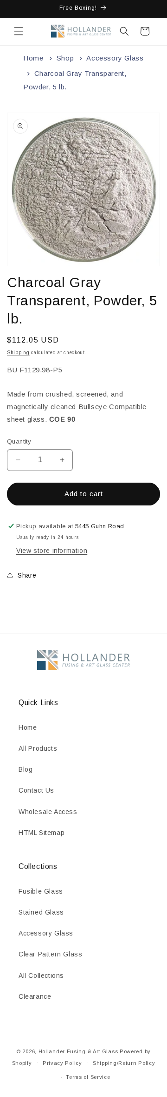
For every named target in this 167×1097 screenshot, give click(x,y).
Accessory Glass (114, 58)
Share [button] (27, 575)
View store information (51, 550)
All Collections (41, 975)
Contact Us (36, 790)
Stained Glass (41, 912)
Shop (65, 58)
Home (33, 58)
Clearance (35, 996)
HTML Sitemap (41, 832)
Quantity (19, 441)
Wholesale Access (48, 811)
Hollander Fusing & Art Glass (78, 1051)
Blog (25, 769)
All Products (38, 748)
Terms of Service (88, 1077)
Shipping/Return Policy (124, 1063)
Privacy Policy (62, 1063)
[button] (18, 31)
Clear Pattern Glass (50, 954)
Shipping (18, 352)
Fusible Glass (41, 891)
